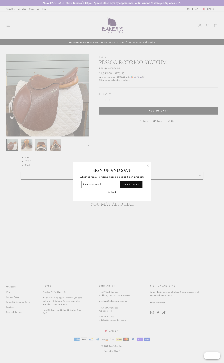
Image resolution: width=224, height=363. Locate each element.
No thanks (112, 192)
